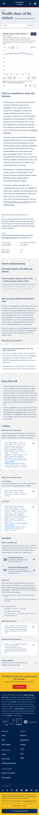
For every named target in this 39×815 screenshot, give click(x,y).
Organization (24, 740)
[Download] (26, 85)
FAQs (9, 715)
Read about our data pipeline (11, 340)
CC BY (4, 85)
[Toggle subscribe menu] (35, 3)
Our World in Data (19, 3)
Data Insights (6, 744)
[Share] (30, 85)
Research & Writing (8, 773)
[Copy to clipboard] (31, 443)
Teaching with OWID (9, 763)
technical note (8, 205)
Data (3, 740)
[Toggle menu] (4, 3)
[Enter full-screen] (34, 85)
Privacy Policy (17, 801)
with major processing (9, 238)
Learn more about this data (15, 82)
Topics (4, 735)
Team (22, 749)
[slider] (14, 78)
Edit (34, 47)
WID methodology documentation (16, 202)
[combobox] (30, 3)
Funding (23, 744)
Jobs (21, 753)
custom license (19, 709)
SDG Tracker (6, 759)
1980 (9, 78)
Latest (4, 754)
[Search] (30, 3)
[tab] (5, 47)
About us (23, 735)
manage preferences (29, 801)
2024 (33, 78)
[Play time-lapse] (4, 78)
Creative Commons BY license (16, 412)
